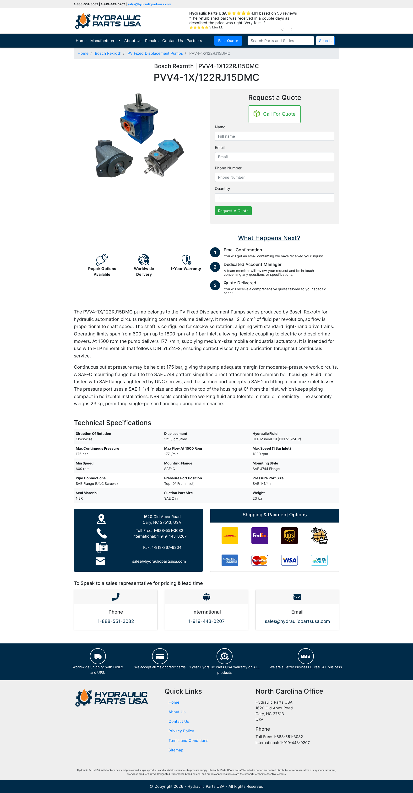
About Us (132, 40)
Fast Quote (228, 40)
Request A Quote (233, 210)
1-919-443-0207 (172, 536)
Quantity (222, 188)
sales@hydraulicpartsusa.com (149, 4)
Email (220, 147)
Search (325, 40)
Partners (194, 40)
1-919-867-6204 (166, 547)
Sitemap (175, 750)
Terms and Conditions (188, 740)
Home (82, 40)
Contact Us (172, 40)
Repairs (151, 40)
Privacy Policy (181, 730)
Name (220, 126)
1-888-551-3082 (168, 530)
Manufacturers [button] (104, 40)
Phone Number (228, 168)
